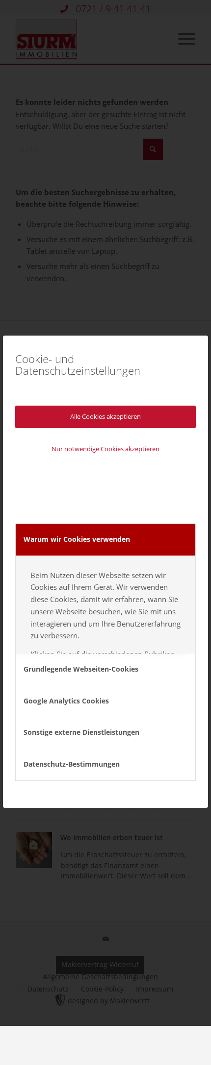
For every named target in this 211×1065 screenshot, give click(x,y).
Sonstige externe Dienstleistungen (81, 732)
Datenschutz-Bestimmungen (72, 764)
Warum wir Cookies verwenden (77, 539)
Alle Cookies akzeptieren (105, 416)
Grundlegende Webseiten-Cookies (81, 669)
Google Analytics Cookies (66, 700)
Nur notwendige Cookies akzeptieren (105, 448)
